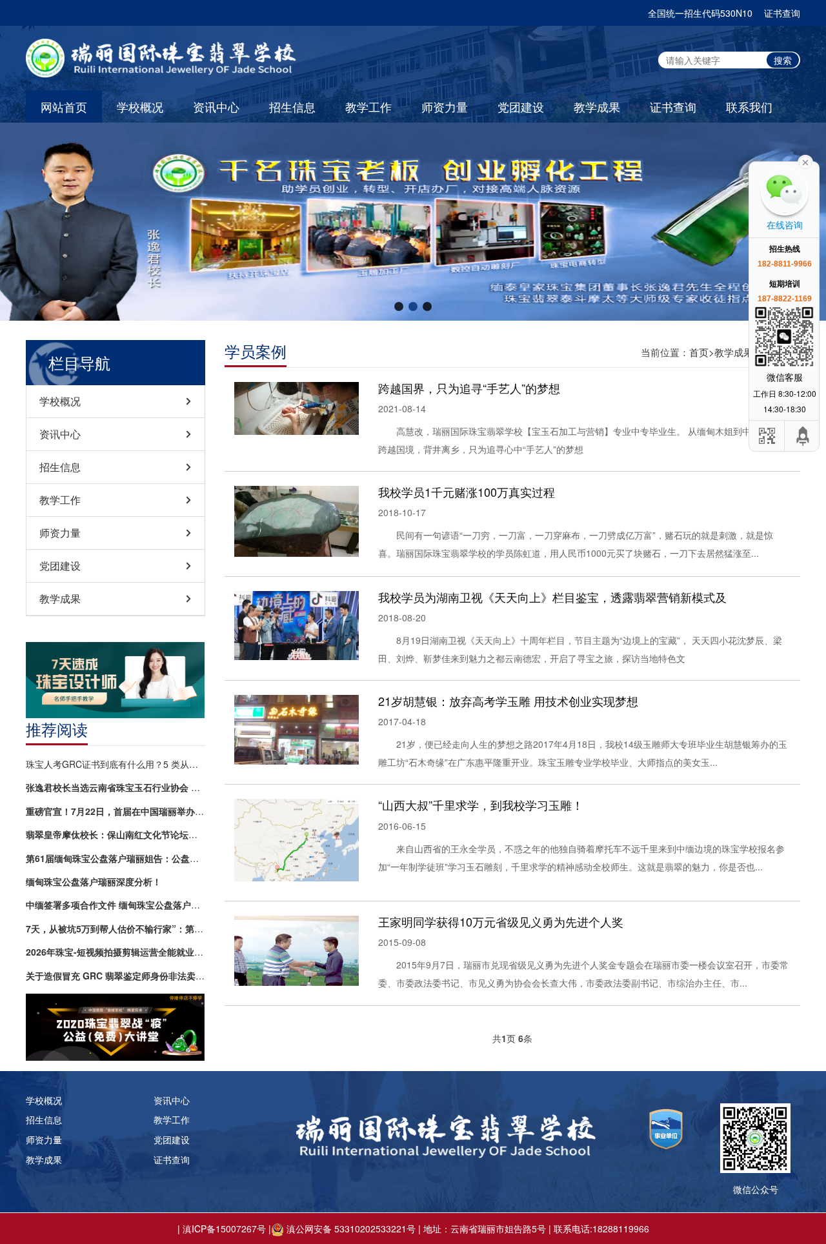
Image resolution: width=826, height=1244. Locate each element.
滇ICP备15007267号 (224, 1228)
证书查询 (782, 12)
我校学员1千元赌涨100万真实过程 (466, 491)
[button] (398, 306)
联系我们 (749, 106)
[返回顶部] (803, 436)
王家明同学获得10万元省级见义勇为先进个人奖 (500, 921)
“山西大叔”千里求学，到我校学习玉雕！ (480, 804)
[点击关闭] (805, 161)
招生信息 (292, 106)
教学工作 (368, 106)
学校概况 (140, 106)
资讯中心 (216, 106)
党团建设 (521, 106)
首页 (699, 352)
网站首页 (64, 106)
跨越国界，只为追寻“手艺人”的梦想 (469, 387)
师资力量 (444, 106)
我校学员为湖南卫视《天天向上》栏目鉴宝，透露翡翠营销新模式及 (552, 596)
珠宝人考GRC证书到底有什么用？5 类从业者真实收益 (115, 763)
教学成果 (597, 106)
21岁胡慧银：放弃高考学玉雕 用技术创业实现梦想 (508, 700)
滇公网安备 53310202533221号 (351, 1228)
